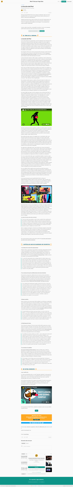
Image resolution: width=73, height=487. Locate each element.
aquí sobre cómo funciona (46, 238)
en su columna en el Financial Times (37, 255)
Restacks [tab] (27, 443)
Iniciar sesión (69, 1)
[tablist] (25, 443)
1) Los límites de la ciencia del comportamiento (29, 247)
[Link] (20, 39)
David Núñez (26, 434)
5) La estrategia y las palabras (26, 347)
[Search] (58, 1)
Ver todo (23, 473)
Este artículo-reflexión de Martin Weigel (28, 349)
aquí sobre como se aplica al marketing (28, 240)
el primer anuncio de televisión (44, 74)
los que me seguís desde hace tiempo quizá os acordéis (35, 54)
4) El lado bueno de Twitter (26, 323)
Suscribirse (64, 1)
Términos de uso (36, 469)
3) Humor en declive (24, 299)
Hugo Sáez (26, 458)
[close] (44, 454)
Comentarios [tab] (23, 443)
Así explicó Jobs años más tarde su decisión (28, 217)
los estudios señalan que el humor (46, 308)
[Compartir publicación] (60, 1)
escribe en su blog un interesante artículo (36, 280)
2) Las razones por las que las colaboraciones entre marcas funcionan (33, 272)
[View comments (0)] (25, 13)
